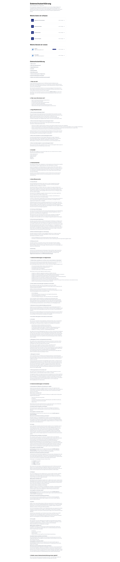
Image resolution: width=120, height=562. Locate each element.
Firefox (34, 464)
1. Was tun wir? (33, 63)
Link (40, 367)
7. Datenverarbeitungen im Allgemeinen (37, 73)
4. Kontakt (32, 68)
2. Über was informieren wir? (35, 65)
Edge (34, 463)
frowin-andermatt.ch (33, 558)
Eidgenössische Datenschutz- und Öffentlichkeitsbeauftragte (41, 253)
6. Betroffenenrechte (34, 72)
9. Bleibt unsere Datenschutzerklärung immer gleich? (40, 77)
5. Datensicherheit (33, 70)
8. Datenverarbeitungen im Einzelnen (37, 75)
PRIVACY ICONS (53, 91)
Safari (34, 462)
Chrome (34, 460)
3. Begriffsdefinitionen (34, 67)
